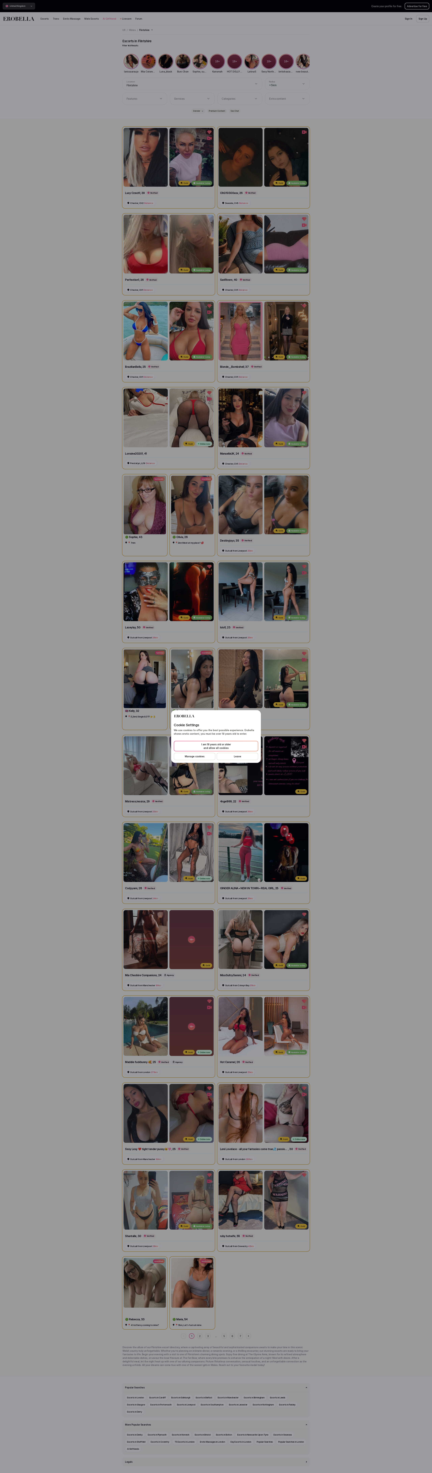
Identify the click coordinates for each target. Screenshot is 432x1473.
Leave (237, 756)
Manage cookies (195, 756)
